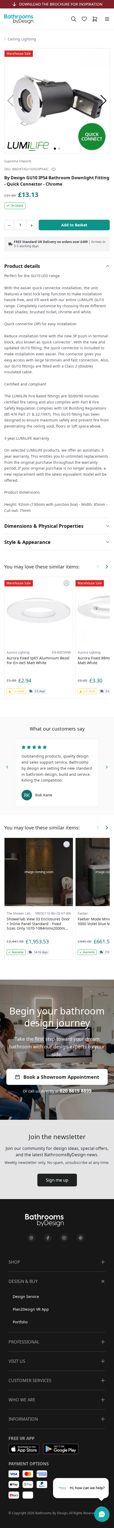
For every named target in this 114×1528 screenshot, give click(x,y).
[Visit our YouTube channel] (64, 1238)
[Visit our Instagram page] (31, 1238)
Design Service (26, 1296)
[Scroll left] (98, 566)
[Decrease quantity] (9, 225)
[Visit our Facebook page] (48, 1238)
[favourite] (85, 19)
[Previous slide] (7, 766)
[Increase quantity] (31, 225)
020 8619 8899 (75, 1091)
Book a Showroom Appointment (61, 1077)
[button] (103, 101)
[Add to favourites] (53, 169)
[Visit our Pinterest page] (80, 1238)
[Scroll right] (106, 566)
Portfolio (20, 1321)
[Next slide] (106, 766)
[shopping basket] (96, 19)
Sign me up (57, 1180)
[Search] (73, 19)
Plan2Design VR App (31, 1309)
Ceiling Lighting (22, 39)
